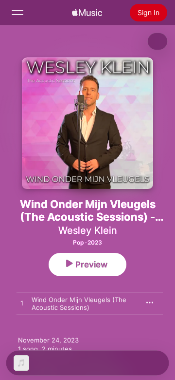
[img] (87, 12)
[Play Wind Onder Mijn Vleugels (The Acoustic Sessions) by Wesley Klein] (22, 303)
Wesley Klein (87, 230)
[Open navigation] (17, 12)
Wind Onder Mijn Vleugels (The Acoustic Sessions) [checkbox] (79, 303)
